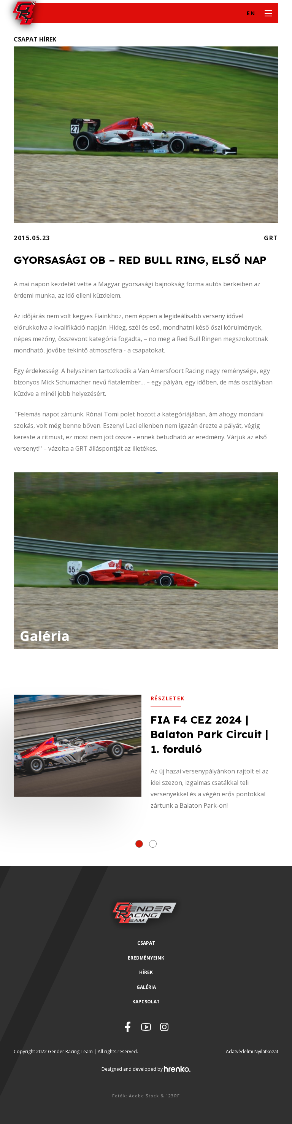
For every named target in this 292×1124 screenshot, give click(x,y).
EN (251, 13)
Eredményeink (146, 958)
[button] (139, 844)
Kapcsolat (146, 1001)
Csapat (146, 943)
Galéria (146, 987)
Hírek (146, 972)
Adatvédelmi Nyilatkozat (252, 1051)
